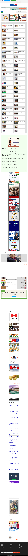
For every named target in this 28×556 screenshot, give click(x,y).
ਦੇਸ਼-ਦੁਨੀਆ (11, 546)
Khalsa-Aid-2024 (11, 442)
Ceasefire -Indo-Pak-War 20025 (13, 411)
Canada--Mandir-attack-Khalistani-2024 (14, 424)
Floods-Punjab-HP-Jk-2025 (12, 403)
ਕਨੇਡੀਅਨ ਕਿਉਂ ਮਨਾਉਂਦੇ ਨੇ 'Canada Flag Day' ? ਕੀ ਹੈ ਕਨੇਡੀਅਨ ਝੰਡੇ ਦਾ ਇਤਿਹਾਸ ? (14, 321)
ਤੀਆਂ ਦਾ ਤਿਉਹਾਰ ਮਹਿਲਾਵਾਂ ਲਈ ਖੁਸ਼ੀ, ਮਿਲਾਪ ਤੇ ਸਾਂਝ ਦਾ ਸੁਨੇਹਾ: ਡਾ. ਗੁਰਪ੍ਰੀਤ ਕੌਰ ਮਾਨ (10, 153)
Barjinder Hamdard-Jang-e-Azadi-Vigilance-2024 (14, 458)
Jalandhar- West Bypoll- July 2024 (14, 451)
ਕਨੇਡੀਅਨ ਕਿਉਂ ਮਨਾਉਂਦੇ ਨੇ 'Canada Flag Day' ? (13, 372)
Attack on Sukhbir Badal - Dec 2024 (14, 417)
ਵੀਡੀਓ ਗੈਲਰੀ (20, 547)
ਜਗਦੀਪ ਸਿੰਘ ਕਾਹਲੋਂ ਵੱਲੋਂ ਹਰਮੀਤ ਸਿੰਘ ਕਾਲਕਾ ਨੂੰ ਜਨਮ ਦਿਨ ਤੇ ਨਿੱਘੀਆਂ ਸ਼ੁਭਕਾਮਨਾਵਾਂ (9, 164)
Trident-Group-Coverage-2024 (13, 453)
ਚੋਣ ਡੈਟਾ (11, 545)
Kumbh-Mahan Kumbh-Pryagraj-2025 (13, 414)
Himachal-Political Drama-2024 (13, 469)
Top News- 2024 (11, 430)
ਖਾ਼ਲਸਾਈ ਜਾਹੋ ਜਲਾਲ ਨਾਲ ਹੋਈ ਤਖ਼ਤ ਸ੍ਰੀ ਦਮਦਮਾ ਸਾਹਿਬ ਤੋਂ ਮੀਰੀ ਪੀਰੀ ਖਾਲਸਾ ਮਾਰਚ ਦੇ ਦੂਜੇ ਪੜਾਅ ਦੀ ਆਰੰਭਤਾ (12, 158)
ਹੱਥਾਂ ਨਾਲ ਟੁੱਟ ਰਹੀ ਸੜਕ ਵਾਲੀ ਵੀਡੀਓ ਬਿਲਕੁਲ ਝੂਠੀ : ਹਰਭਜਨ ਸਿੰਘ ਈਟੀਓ (9, 150)
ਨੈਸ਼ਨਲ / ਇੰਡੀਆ (20, 544)
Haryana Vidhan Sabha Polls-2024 (14, 436)
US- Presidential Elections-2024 (13, 421)
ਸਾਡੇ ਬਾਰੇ (2, 545)
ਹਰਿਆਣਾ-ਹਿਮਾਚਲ (20, 546)
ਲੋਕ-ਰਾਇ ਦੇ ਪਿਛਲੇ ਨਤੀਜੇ (24, 297)
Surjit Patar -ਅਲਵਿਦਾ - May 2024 (13, 460)
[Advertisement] (14, 269)
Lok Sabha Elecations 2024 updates (14, 463)
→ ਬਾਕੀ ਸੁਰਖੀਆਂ (24, 170)
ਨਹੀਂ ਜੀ (15, 294)
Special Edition (12, 495)
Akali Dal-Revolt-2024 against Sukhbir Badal (13, 448)
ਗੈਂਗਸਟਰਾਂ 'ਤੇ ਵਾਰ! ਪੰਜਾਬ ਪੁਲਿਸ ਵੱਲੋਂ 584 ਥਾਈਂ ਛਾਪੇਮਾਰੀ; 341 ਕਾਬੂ (8, 147)
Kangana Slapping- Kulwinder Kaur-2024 (14, 455)
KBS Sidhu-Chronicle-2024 (12, 461)
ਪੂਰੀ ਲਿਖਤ (14, 479)
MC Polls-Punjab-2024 (12, 415)
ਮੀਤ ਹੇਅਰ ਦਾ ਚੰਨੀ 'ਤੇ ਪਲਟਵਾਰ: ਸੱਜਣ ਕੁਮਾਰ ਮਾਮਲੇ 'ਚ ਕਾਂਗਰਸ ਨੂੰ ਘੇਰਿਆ (9, 161)
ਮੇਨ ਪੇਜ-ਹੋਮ (2, 544)
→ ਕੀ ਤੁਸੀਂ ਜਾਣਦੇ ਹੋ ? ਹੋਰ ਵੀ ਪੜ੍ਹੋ (15, 383)
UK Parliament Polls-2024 (12, 445)
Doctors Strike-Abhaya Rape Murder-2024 (13, 440)
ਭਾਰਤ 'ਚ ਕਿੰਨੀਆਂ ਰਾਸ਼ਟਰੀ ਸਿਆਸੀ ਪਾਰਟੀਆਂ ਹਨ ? (14, 342)
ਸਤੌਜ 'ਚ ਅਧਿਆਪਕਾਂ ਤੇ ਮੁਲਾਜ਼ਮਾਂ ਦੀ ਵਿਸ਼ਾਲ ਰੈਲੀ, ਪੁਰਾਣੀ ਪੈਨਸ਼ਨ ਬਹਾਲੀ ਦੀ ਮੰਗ (9, 151)
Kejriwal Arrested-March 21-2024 (14, 467)
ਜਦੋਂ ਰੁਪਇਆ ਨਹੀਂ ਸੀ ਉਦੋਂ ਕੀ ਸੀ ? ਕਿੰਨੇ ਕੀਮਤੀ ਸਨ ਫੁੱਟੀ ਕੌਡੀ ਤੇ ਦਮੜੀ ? (14, 332)
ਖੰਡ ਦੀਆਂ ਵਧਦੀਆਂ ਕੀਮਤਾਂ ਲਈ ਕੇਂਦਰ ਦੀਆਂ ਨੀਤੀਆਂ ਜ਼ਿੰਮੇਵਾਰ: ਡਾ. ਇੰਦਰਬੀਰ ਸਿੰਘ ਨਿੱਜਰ (10, 167)
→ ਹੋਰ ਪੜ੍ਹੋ (25, 264)
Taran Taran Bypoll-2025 (12, 407)
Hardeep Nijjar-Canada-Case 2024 (14, 449)
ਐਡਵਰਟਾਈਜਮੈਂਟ (11, 544)
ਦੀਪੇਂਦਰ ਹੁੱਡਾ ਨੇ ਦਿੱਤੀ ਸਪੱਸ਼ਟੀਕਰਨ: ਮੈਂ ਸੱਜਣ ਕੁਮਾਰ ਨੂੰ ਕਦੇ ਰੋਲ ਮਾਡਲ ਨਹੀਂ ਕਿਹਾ (9, 148)
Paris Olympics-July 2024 (12, 443)
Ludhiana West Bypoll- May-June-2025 (14, 409)
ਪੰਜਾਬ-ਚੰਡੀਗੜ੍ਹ (20, 545)
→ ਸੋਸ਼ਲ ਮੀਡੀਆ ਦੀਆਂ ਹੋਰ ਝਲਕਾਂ (15, 539)
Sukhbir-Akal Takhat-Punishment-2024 (14, 420)
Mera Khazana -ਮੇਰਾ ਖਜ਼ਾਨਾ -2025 (13, 405)
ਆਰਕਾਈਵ (2, 546)
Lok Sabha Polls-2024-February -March (13, 466)
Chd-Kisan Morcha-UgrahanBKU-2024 (14, 434)
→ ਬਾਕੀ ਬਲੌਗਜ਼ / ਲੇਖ (14, 289)
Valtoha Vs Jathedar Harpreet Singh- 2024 (13, 427)
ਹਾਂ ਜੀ (3, 294)
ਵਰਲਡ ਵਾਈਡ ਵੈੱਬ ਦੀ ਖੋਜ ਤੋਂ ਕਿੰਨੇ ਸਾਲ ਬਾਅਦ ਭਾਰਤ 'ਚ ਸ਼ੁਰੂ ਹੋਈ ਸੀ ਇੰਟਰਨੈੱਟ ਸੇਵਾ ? (14, 362)
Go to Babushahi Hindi (13, 0)
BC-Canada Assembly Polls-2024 (13, 428)
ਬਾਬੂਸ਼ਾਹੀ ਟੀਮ (2, 547)
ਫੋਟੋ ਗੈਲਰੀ (11, 547)
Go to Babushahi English (7, 0)
